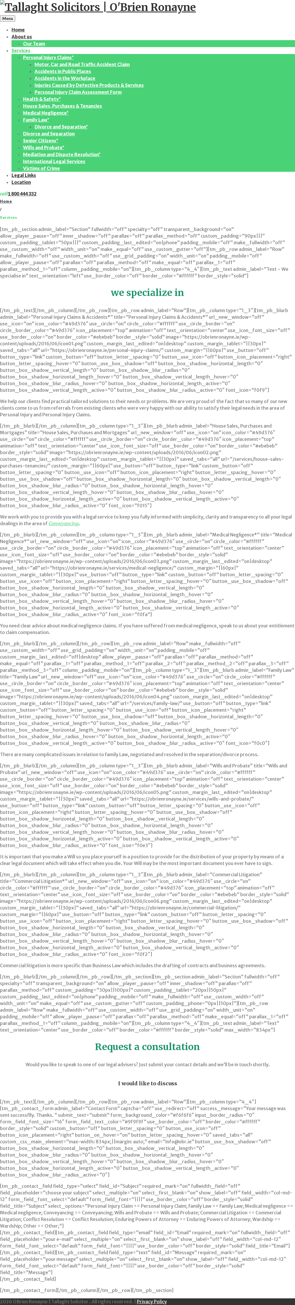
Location (21, 182)
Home (18, 29)
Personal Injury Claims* (48, 57)
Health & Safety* (42, 99)
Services (21, 50)
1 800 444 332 (22, 193)
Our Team (34, 43)
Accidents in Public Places (63, 71)
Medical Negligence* (46, 112)
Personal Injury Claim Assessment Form (78, 92)
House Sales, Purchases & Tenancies (62, 106)
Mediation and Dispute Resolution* (62, 154)
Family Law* (36, 119)
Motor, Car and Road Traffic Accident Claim (82, 64)
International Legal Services (54, 161)
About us (22, 36)
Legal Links (24, 175)
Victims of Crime (41, 168)
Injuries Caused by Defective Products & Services (89, 85)
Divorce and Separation (49, 133)
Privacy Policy (152, 1301)
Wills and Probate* (43, 147)
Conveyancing (64, 523)
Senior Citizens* (40, 140)
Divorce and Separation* (61, 126)
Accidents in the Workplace (65, 78)
